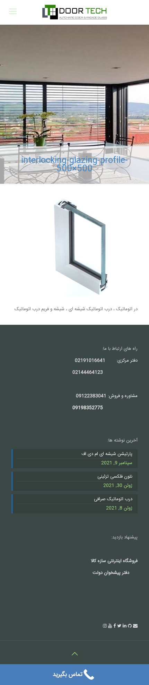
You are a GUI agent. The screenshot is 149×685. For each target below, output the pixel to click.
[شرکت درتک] (74, 12)
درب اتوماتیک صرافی (113, 499)
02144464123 (87, 372)
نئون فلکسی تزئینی (114, 476)
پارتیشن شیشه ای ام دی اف (106, 454)
